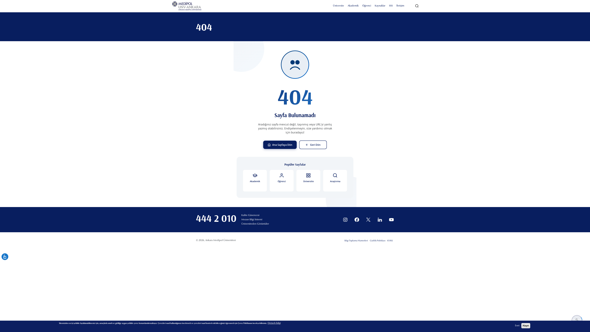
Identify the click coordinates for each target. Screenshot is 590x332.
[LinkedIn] (380, 219)
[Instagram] (345, 219)
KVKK (390, 241)
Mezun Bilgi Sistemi (251, 219)
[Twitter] (368, 219)
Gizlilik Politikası (377, 241)
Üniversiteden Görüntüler (255, 224)
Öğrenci (366, 6)
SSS (391, 6)
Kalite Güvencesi (250, 215)
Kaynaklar (380, 6)
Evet (517, 325)
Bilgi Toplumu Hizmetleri (356, 241)
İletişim (400, 6)
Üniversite (338, 6)
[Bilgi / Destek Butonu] (577, 320)
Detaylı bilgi (274, 323)
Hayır (526, 325)
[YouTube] (391, 219)
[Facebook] (357, 219)
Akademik (353, 6)
